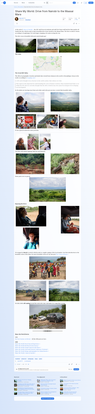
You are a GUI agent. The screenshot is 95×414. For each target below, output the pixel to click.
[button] (15, 364)
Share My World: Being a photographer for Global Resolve (31, 351)
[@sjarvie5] (16, 19)
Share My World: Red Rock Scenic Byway (26, 345)
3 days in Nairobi (27, 29)
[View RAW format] (69, 364)
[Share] (76, 23)
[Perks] (74, 3)
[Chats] (77, 3)
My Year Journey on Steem (22, 339)
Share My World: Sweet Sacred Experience (27, 344)
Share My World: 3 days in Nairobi (24, 353)
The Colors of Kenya (61, 254)
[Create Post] (81, 3)
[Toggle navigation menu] (2, 3)
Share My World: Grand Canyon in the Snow (27, 347)
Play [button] (77, 19)
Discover (16, 2)
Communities (31, 2)
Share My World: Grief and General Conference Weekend (31, 349)
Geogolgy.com (31, 78)
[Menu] (79, 23)
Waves (23, 2)
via (27, 361)
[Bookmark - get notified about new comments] (74, 23)
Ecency (15, 6)
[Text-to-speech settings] (79, 18)
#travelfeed (20, 6)
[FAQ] (44, 3)
